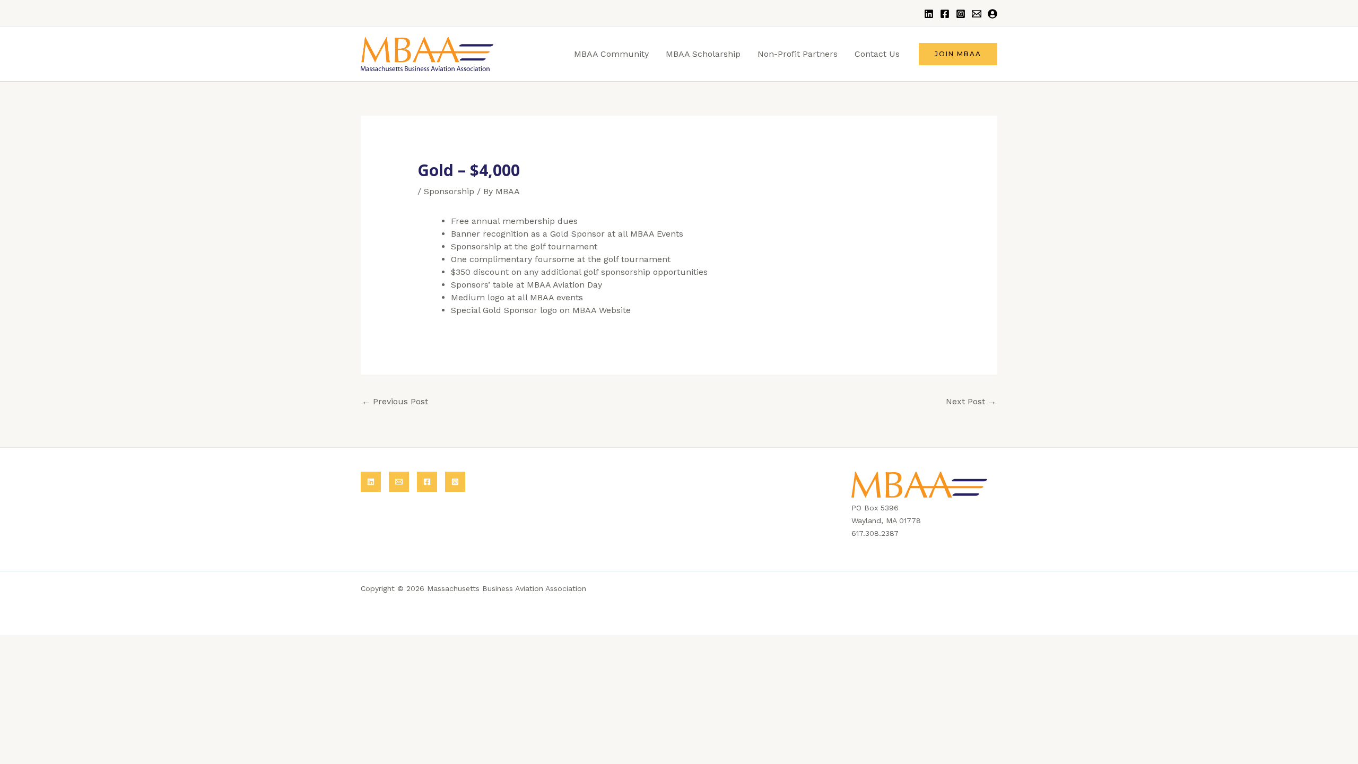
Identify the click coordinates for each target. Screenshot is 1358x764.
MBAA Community (611, 54)
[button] (958, 54)
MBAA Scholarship (703, 54)
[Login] (992, 14)
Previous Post (395, 401)
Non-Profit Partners (798, 54)
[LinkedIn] (929, 14)
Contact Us (877, 54)
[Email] (976, 14)
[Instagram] (960, 14)
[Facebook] (945, 14)
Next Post (971, 401)
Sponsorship (449, 191)
